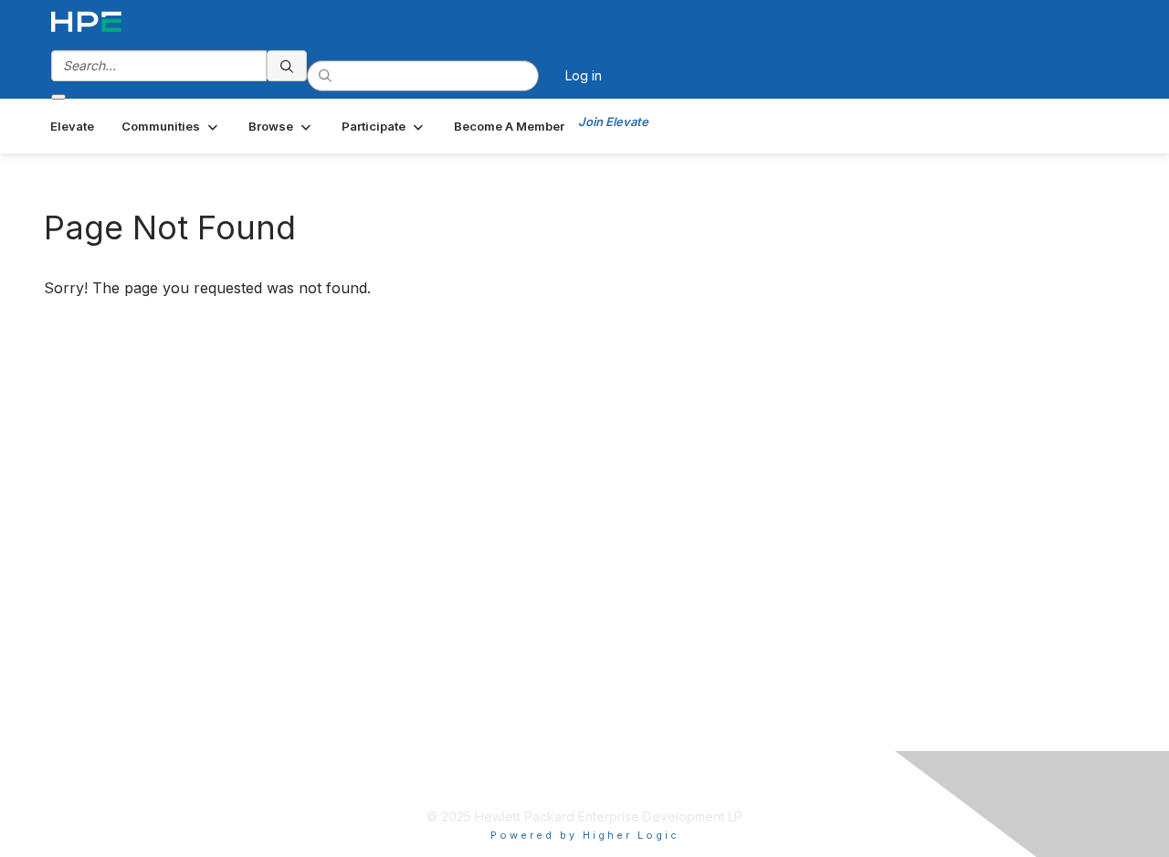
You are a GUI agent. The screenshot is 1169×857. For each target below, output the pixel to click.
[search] (287, 65)
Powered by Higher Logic (584, 835)
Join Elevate (613, 121)
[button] (171, 126)
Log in (583, 75)
